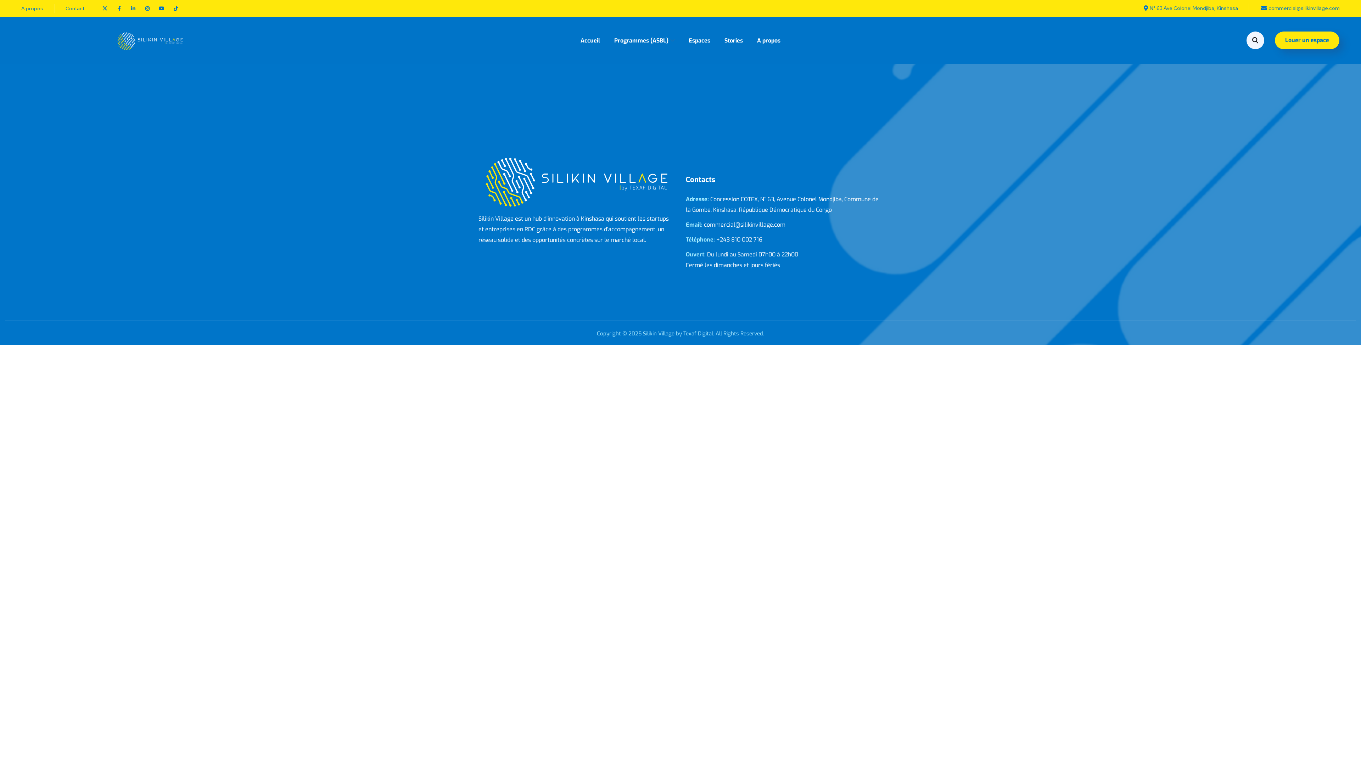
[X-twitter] (105, 8)
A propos (768, 40)
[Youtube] (162, 8)
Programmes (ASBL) (641, 40)
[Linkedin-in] (133, 8)
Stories (733, 40)
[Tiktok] (176, 8)
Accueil (590, 40)
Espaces (699, 40)
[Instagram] (147, 8)
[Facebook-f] (119, 8)
